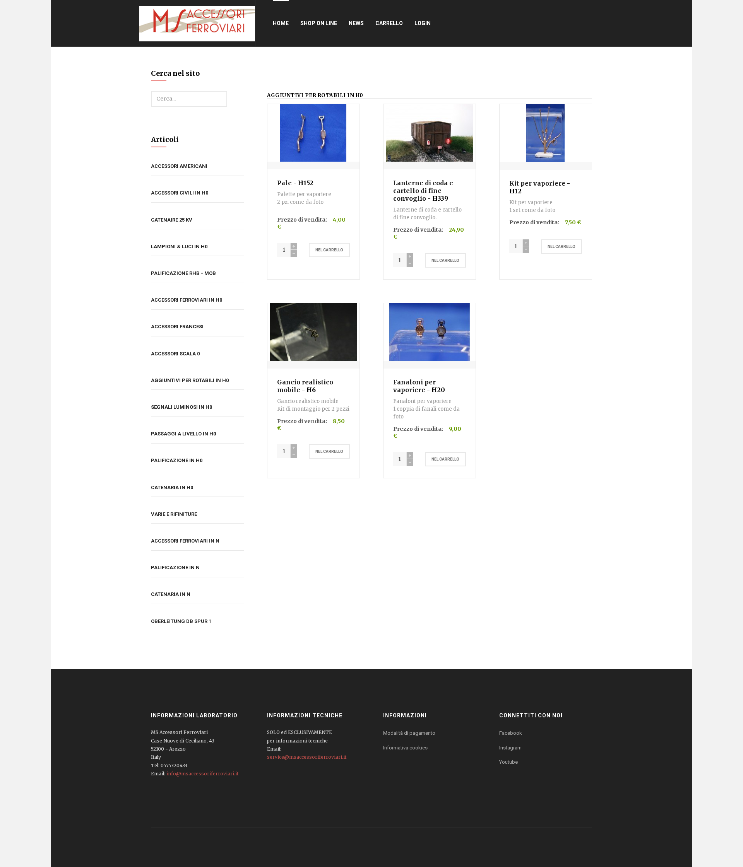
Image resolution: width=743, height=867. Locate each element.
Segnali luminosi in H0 (181, 407)
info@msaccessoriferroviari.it (202, 774)
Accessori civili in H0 (179, 193)
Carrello (389, 23)
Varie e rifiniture (174, 514)
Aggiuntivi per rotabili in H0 (190, 380)
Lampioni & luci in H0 (179, 246)
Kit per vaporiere (537, 183)
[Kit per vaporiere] (545, 132)
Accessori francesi (177, 326)
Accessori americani (179, 166)
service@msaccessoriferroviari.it (306, 757)
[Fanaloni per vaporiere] (429, 331)
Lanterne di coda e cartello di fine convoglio (423, 190)
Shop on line (318, 23)
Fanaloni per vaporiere (414, 386)
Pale (284, 183)
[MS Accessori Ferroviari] (197, 23)
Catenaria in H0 (172, 487)
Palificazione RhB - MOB (183, 273)
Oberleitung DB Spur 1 (181, 621)
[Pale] (313, 132)
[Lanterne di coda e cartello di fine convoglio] (429, 132)
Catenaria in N (170, 594)
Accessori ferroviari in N (185, 541)
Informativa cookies (405, 748)
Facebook (510, 733)
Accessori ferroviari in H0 (186, 300)
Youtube (508, 762)
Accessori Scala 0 (175, 354)
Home (281, 23)
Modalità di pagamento (409, 733)
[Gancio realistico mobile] (313, 331)
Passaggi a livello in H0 (183, 434)
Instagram (510, 748)
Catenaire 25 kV (171, 220)
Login (422, 23)
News (356, 23)
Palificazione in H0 (176, 460)
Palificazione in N (175, 567)
